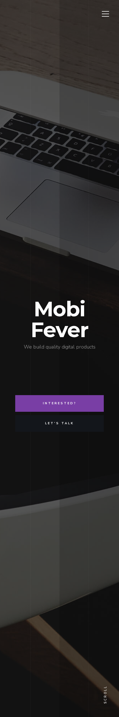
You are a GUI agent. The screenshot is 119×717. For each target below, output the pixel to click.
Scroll (106, 695)
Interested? (59, 403)
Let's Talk (59, 423)
